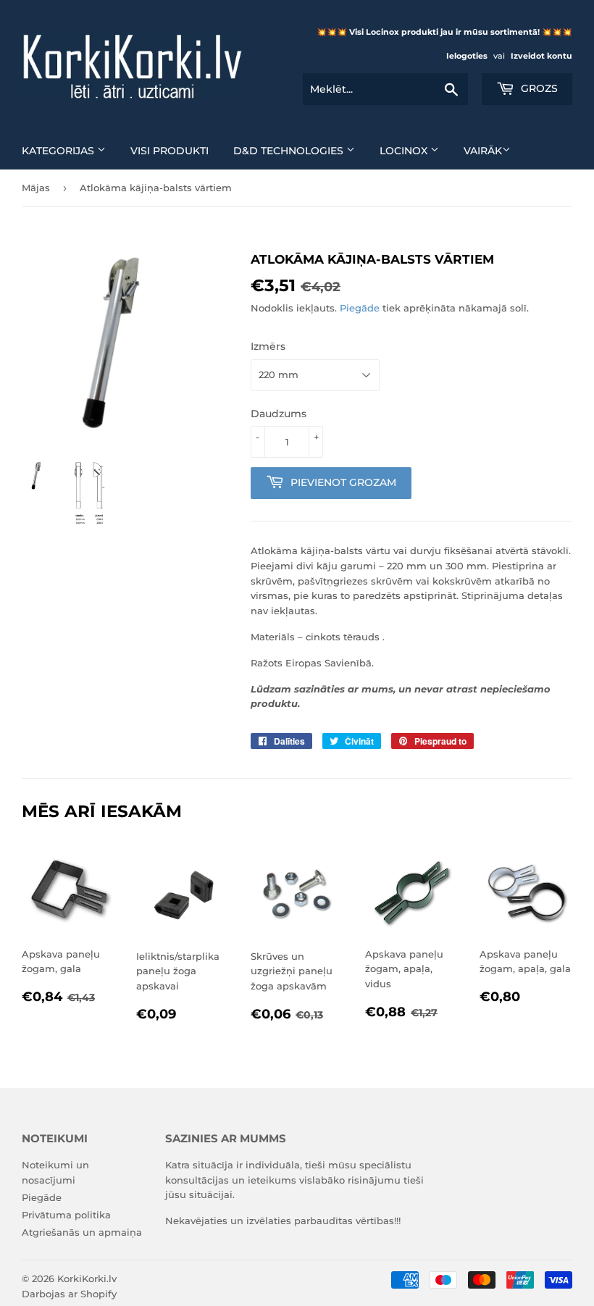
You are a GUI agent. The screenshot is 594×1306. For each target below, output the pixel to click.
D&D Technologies (289, 150)
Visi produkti (169, 150)
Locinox (405, 150)
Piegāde (360, 308)
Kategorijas (59, 150)
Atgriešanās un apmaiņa (82, 1232)
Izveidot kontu (541, 56)
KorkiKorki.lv (87, 1278)
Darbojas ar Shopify (69, 1293)
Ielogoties (467, 56)
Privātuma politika (66, 1215)
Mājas (36, 187)
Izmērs (268, 346)
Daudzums (278, 413)
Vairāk (483, 150)
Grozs (538, 88)
